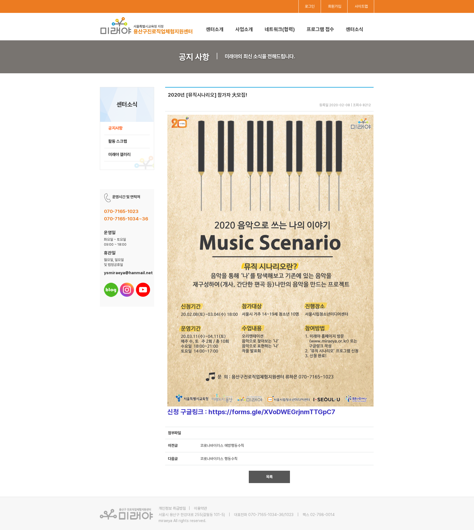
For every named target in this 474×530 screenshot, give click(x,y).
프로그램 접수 (320, 29)
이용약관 (200, 508)
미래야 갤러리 (119, 154)
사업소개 (244, 29)
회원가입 (334, 6)
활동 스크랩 (117, 141)
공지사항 (115, 128)
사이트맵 (361, 6)
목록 (269, 477)
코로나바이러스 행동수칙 (219, 458)
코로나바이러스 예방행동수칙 (222, 445)
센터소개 (215, 29)
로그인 (310, 6)
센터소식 (354, 29)
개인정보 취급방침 (172, 508)
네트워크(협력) (280, 29)
